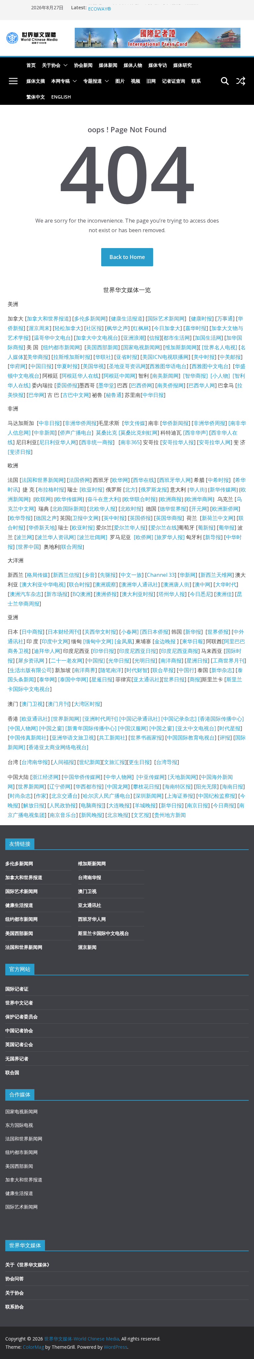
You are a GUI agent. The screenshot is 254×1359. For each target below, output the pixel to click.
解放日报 (33, 805)
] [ (139, 631)
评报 (225, 737)
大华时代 (225, 584)
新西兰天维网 (216, 574)
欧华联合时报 (140, 499)
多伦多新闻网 (90, 318)
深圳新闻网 (148, 795)
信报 (154, 337)
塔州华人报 (171, 594)
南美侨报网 (170, 385)
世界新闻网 (31, 786)
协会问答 (14, 1278)
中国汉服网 (133, 728)
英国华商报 (169, 518)
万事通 (225, 318)
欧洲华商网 (199, 499)
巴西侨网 (141, 385)
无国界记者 (16, 1058)
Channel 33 (161, 574)
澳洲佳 (224, 594)
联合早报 (163, 670)
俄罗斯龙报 (154, 489)
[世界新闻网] (66, 718)
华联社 (103, 357)
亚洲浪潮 (133, 337)
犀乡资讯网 (31, 660)
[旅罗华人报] (169, 537)
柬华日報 (192, 641)
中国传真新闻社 (28, 737)
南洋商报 (171, 660)
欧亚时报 (82, 527)
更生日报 (139, 762)
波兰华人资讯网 (55, 537)
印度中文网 (55, 641)
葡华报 (226, 527)
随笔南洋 (110, 670)
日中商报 (32, 631)
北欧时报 (131, 508)
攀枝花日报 (146, 786)
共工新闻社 (112, 737)
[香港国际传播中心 (220, 718)
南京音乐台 (63, 815)
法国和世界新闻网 (42, 480)
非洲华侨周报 (81, 423)
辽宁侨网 (59, 786)
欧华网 (120, 480)
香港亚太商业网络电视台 (58, 747)
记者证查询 (173, 81)
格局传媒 (37, 574)
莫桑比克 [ (108, 432)
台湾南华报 (34, 762)
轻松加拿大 (68, 328)
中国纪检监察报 (216, 795)
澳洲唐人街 (176, 584)
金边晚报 (165, 641)
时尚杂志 (20, 795)
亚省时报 (126, 357)
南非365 (130, 442)
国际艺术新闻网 (166, 318)
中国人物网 (23, 728)
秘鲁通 (114, 395)
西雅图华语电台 (168, 366)
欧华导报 (20, 518)
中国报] (96, 660)
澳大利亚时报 (137, 594)
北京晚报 (117, 815)
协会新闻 (83, 65)
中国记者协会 (19, 1030)
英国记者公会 (19, 1044)
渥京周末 (39, 328)
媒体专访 (157, 65)
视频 (135, 81)
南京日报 (197, 805)
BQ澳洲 (81, 594)
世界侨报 (218, 631)
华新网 (187, 574)
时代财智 (137, 670)
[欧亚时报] (91, 489)
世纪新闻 (89, 762)
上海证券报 (180, 795)
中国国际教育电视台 (191, 737)
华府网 (17, 366)
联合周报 (71, 546)
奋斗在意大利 (103, 499)
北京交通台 (64, 795)
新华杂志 (222, 670)
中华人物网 (119, 777)
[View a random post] (241, 81)
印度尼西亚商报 (179, 651)
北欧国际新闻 (68, 508)
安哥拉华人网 (215, 442)
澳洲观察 (105, 584)
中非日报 (49, 423)
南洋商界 (84, 670)
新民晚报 (91, 815)
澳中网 (202, 584)
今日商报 (223, 805)
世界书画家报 (146, 737)
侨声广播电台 (76, 432)
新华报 (193, 631)
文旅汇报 (114, 762)
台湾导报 (166, 762)
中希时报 (218, 480)
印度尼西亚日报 (137, 651)
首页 (31, 65)
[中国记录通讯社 (138, 718)
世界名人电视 (219, 347)
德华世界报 (173, 508)
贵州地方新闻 (170, 815)
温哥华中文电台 (52, 337)
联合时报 (79, 584)
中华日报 (153, 395)
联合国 (12, 1072)
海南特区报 (177, 786)
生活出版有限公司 (31, 670)
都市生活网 (176, 337)
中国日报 (41, 366)
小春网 (129, 631)
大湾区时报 (87, 703)
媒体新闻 (108, 65)
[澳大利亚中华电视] (42, 584)
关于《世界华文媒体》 (28, 1264)
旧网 (151, 81)
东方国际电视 (19, 1125)
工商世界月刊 (228, 660)
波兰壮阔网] (93, 537)
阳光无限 (206, 786)
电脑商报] (92, 805)
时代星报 (229, 728)
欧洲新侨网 (225, 508)
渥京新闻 (87, 947)
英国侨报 (140, 518)
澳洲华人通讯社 (139, 584)
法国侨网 (79, 480)
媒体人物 (133, 65)
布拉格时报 (51, 489)
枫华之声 (117, 328)
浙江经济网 (45, 777)
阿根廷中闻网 (119, 375)
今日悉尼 (200, 594)
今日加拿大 (167, 328)
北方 (130, 489)
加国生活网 (208, 337)
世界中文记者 (19, 1002)
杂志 (189, 718)
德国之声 (46, 518)
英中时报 (114, 518)
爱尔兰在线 (163, 527)
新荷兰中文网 (217, 518)
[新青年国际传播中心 (90, 728)
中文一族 (131, 574)
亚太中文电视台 (195, 728)
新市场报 (56, 594)
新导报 (213, 537)
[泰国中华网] (73, 679)
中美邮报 (230, 357)
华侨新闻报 (175, 423)
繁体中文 (35, 97)
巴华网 (36, 395)
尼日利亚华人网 (57, 442)
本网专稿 (60, 81)
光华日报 (118, 660)
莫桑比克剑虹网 (138, 432)
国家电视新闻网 (141, 347)
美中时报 (204, 357)
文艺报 (141, 815)
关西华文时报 (100, 631)
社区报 (94, 328)
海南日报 (232, 786)
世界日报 (174, 679)
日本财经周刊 (63, 631)
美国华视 (93, 366)
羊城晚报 (145, 805)
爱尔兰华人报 (130, 527)
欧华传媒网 (69, 499)
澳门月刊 (58, 703)
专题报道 (92, 81)
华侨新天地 (41, 527)
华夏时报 (67, 366)
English (61, 97)
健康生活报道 (127, 318)
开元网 (199, 508)
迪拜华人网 (47, 651)
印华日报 (103, 651)
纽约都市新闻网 (61, 347)
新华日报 (171, 805)
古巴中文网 (76, 395)
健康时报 (201, 318)
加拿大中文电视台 (97, 337)
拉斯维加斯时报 (71, 357)
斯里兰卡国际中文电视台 (103, 933)
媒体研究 (182, 65)
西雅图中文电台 (210, 366)
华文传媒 (134, 423)
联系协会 (14, 1306)
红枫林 (141, 328)
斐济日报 (20, 451)
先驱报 (108, 574)
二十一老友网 (66, 660)
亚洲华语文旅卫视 (73, 737)
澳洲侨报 (106, 594)
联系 (196, 81)
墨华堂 (106, 385)
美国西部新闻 (102, 347)
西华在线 (143, 480)
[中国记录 (172, 718)
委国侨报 (66, 385)
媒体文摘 (35, 81)
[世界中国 (27, 546)
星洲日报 (197, 660)
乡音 (89, 574)
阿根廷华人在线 (80, 375)
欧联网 (43, 499)
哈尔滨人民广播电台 (106, 795)
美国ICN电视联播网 (165, 357)
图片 (120, 81)
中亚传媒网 (151, 777)
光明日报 (144, 660)
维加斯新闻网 (181, 347)
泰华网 (47, 679)
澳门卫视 (32, 703)
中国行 (186, 670)
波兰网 (24, 537)
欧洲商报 (171, 499)
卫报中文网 (85, 518)
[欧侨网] (142, 537)
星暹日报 (101, 679)
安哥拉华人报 (178, 442)
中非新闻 (44, 432)
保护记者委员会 (21, 1016)
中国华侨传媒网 (82, 777)
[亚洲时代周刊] (99, 718)
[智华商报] (194, 375)
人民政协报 (62, 805)
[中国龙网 (116, 786)
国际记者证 (16, 989)
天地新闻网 (183, 777)
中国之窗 (51, 728)
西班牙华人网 (175, 480)
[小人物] (220, 375)
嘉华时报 (195, 328)
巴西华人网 (202, 385)
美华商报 (37, 357)
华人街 (197, 489)
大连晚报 (119, 805)
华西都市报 (88, 786)
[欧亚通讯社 (34, 718)
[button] (64, 65)
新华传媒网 (223, 489)
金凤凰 (124, 641)
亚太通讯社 (146, 679)
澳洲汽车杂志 (25, 594)
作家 (41, 795)
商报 (195, 679)
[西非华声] (195, 432)
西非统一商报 (97, 442)
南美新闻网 (165, 375)
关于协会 (51, 65)
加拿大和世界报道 (48, 318)
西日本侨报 (155, 631)
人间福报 (63, 762)
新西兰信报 (66, 574)
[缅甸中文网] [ (99, 641)
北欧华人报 (102, 508)
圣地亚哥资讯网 (127, 366)
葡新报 (206, 527)
